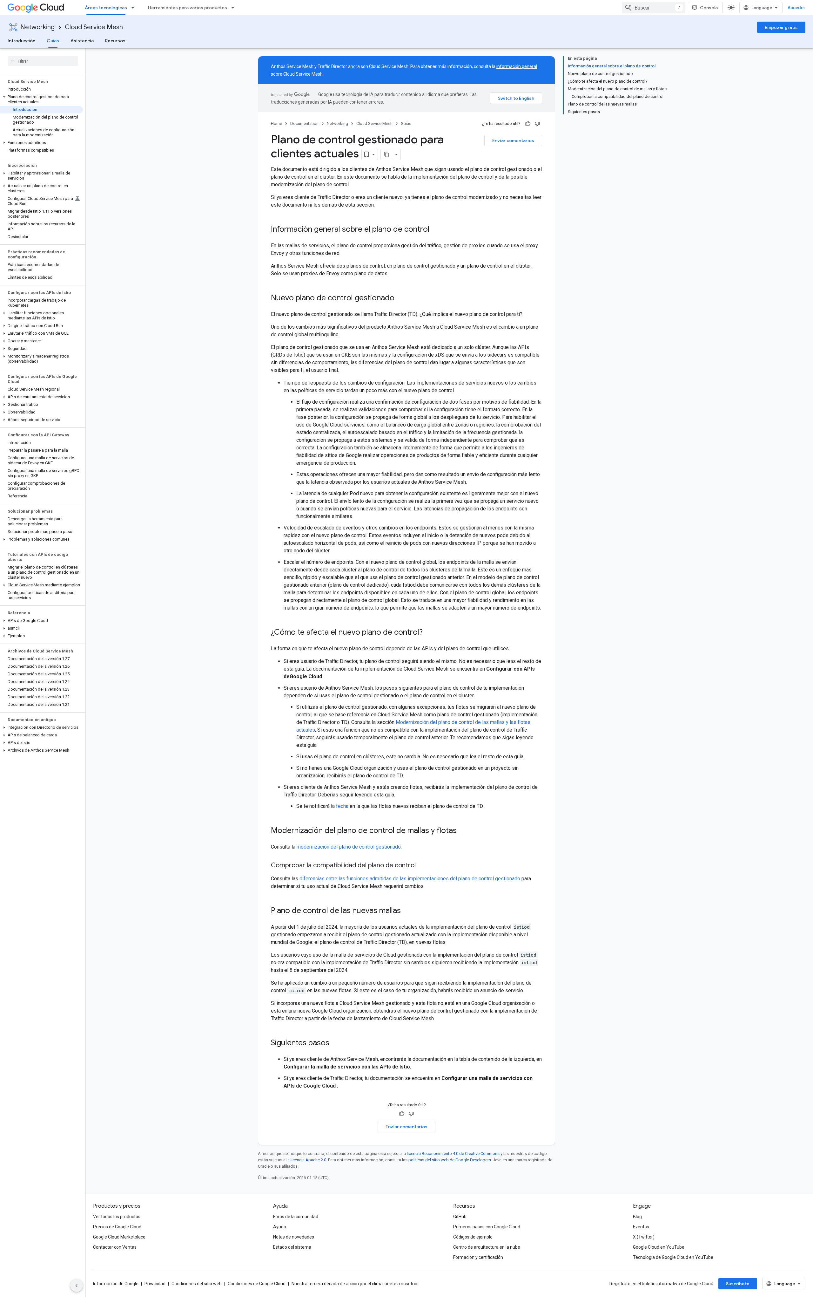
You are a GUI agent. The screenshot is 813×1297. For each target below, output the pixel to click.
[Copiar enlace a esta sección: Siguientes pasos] (335, 1043)
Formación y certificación (478, 1257)
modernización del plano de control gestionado (349, 847)
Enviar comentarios (513, 140)
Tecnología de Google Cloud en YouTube (673, 1257)
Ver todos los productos (116, 1216)
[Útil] (528, 123)
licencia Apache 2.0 (308, 1159)
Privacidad (154, 1283)
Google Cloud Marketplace (119, 1236)
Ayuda (279, 1226)
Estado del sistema (292, 1247)
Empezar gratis (781, 27)
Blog (637, 1216)
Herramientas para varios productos (187, 7)
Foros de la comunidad (295, 1216)
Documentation (304, 123)
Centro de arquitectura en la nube (486, 1247)
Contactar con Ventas (115, 1247)
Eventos (641, 1226)
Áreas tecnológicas (106, 7)
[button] (41, 99)
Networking (37, 27)
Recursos (115, 41)
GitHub (460, 1216)
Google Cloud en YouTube (658, 1247)
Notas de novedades (293, 1236)
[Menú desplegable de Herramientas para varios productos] (234, 7)
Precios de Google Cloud (117, 1226)
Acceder (796, 7)
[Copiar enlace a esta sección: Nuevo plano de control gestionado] (400, 298)
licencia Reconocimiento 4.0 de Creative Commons (453, 1153)
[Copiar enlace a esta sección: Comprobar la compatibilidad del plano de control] (422, 866)
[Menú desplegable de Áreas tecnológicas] (134, 7)
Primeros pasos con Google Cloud (486, 1226)
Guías (53, 41)
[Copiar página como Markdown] (386, 154)
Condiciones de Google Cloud (257, 1283)
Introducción (21, 41)
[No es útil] (537, 123)
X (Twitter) (644, 1236)
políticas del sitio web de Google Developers (449, 1159)
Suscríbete (737, 1284)
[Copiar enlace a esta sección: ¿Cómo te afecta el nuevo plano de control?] (429, 633)
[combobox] (653, 7)
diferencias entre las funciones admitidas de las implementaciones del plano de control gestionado (409, 879)
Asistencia (82, 41)
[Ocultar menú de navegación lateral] (76, 1285)
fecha (342, 806)
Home (276, 123)
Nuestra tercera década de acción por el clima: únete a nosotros (355, 1283)
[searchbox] (43, 61)
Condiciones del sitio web (196, 1283)
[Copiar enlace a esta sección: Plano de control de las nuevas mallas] (407, 911)
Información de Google (115, 1283)
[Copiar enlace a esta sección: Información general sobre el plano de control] (435, 230)
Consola (709, 7)
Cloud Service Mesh (94, 27)
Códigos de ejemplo (473, 1236)
